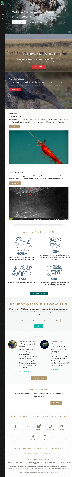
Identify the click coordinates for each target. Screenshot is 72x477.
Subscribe (56, 403)
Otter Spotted (16, 172)
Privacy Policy (27, 448)
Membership (43, 22)
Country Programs (49, 416)
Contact (13, 416)
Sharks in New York (58, 346)
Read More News (38, 378)
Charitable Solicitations (57, 448)
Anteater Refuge (17, 78)
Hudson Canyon (17, 116)
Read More (38, 66)
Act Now (14, 126)
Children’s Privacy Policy (41, 448)
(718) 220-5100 (53, 473)
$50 (33, 320)
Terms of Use (16, 448)
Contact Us (33, 22)
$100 (44, 320)
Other (57, 320)
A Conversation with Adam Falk (27, 345)
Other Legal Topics (47, 453)
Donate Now (19, 22)
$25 (21, 320)
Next (38, 326)
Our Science (35, 416)
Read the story (24, 372)
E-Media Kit (63, 416)
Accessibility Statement (31, 453)
